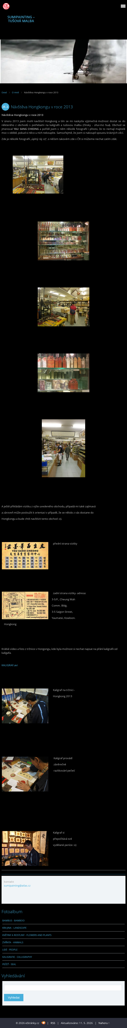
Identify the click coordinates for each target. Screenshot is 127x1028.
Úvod (4, 92)
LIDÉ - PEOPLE (10, 949)
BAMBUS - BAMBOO (13, 920)
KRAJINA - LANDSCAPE (14, 927)
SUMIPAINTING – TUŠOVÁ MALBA (21, 19)
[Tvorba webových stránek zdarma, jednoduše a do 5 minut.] (43, 1022)
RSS (53, 1023)
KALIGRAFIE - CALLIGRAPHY (17, 956)
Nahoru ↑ (104, 1023)
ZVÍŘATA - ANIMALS (12, 942)
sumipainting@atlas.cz (17, 885)
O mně (15, 92)
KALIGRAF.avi (10, 665)
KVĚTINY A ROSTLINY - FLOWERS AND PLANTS (26, 935)
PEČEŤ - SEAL (9, 964)
